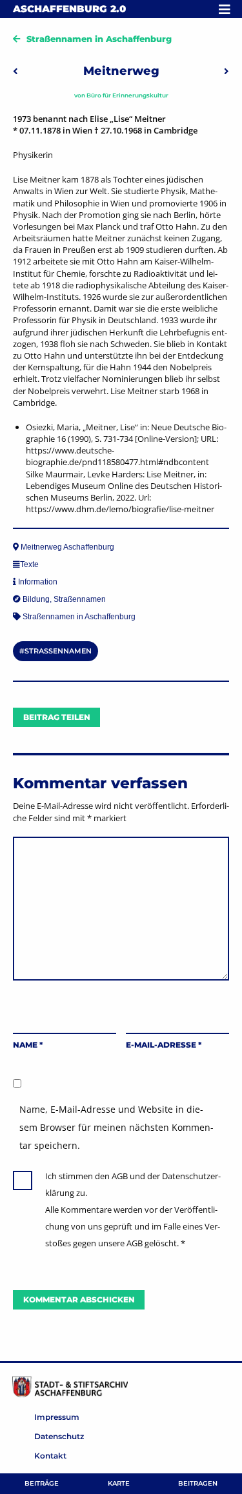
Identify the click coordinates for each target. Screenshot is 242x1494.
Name (28, 1045)
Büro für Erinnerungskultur (127, 95)
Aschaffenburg (69, 9)
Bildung (36, 599)
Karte (119, 1483)
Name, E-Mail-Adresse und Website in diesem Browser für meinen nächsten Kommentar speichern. (116, 1127)
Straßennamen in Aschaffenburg (99, 39)
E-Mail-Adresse (163, 1045)
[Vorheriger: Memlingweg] (15, 71)
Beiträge (42, 1483)
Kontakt (50, 1455)
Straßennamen (80, 599)
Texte (29, 564)
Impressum (56, 1417)
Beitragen (197, 1483)
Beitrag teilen (56, 717)
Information (37, 581)
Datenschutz (59, 1436)
